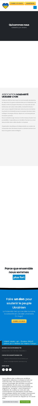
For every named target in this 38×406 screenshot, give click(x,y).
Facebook (3, 369)
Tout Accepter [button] (25, 402)
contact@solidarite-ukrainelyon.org (17, 361)
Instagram (10, 369)
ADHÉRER (30, 3)
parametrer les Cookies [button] (10, 402)
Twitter (6, 369)
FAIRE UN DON (17, 3)
